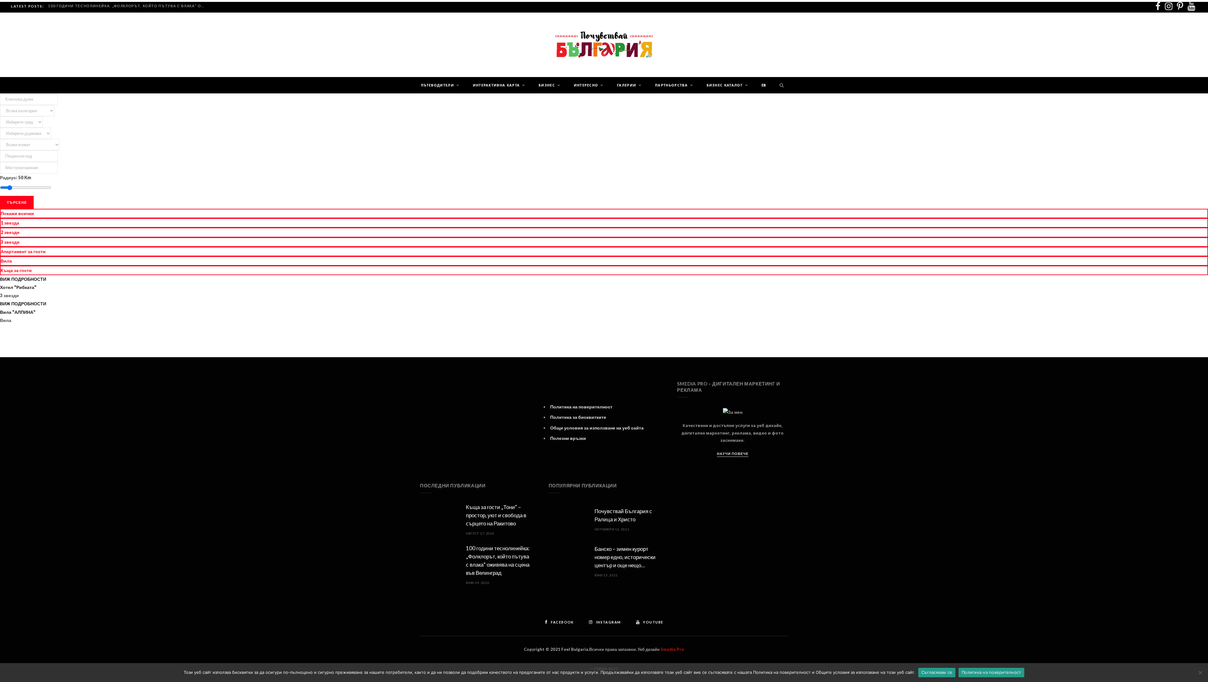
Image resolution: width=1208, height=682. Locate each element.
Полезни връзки (568, 438)
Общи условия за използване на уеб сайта (597, 427)
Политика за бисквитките (578, 417)
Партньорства (671, 85)
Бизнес (547, 85)
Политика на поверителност (581, 406)
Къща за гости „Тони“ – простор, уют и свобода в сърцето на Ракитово (496, 515)
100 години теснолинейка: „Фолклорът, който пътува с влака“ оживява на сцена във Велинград (128, 6)
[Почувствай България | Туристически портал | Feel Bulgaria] (604, 45)
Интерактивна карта (496, 85)
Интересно (586, 85)
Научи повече (732, 454)
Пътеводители (437, 85)
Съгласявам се (936, 672)
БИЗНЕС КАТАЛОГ (725, 85)
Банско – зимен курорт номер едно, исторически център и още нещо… (625, 557)
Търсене (17, 202)
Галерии (626, 85)
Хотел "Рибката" (18, 287)
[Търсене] (780, 85)
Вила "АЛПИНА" (18, 312)
